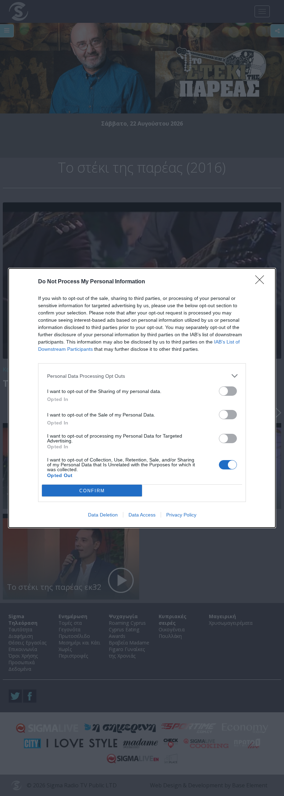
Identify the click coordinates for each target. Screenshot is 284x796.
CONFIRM (92, 490)
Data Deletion (103, 515)
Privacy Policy (181, 515)
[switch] (228, 391)
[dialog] (142, 398)
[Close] (261, 282)
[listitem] (142, 375)
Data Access (142, 515)
